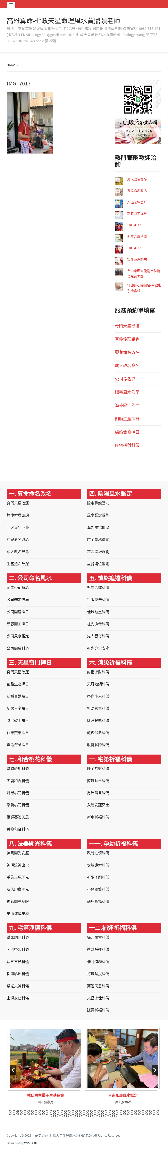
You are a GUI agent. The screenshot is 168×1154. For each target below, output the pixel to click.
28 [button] (110, 1111)
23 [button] (91, 1111)
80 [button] (150, 1114)
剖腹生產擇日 (127, 418)
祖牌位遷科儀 (98, 599)
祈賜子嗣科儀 (98, 877)
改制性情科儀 (98, 853)
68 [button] (106, 1114)
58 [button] (69, 1114)
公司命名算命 (127, 378)
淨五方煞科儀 (18, 961)
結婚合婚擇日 (127, 432)
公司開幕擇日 (18, 612)
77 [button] (139, 1114)
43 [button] (14, 1114)
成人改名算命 (137, 179)
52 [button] (47, 1114)
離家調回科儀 (18, 937)
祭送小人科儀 (98, 696)
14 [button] (58, 1111)
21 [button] (84, 1111)
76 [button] (135, 1114)
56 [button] (62, 1114)
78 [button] (143, 1114)
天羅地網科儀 (98, 684)
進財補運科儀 (98, 949)
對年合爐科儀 (137, 236)
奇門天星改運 (127, 325)
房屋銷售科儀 (98, 793)
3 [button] (17, 1111)
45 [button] (21, 1114)
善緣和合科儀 (18, 829)
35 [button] (135, 1111)
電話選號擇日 (18, 744)
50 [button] (40, 1114)
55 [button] (58, 1114)
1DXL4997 (134, 248)
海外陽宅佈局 (127, 405)
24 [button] (95, 1111)
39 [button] (150, 1111)
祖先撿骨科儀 (98, 624)
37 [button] (143, 1111)
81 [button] (154, 1114)
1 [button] (10, 1111)
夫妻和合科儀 (18, 780)
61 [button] (80, 1114)
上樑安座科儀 (18, 998)
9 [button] (40, 1111)
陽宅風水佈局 (127, 392)
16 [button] (65, 1111)
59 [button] (73, 1114)
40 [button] (154, 1111)
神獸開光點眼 (18, 901)
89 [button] (75, 1116)
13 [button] (54, 1111)
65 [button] (95, 1114)
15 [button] (62, 1111)
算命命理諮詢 (137, 259)
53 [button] (51, 1114)
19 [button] (76, 1111)
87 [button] (67, 1116)
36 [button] (139, 1111)
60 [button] (76, 1114)
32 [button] (124, 1111)
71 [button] (117, 1114)
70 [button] (113, 1114)
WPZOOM (30, 1143)
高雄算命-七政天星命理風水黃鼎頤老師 (63, 21)
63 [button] (87, 1114)
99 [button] (111, 1116)
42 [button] (10, 1114)
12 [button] (51, 1111)
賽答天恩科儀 (98, 986)
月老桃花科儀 (18, 793)
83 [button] (52, 1116)
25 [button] (99, 1111)
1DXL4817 (134, 225)
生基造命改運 (18, 564)
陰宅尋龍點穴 (98, 503)
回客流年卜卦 (18, 527)
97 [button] (104, 1116)
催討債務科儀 (98, 961)
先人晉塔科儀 (98, 636)
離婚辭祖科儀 (18, 768)
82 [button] (158, 1114)
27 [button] (106, 1111)
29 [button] (113, 1111)
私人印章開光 (18, 889)
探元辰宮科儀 (98, 937)
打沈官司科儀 (98, 708)
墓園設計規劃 (98, 552)
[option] (45, 1067)
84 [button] (56, 1116)
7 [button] (32, 1111)
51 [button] (43, 1114)
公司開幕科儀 (18, 648)
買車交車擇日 (18, 732)
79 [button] (146, 1114)
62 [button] (84, 1114)
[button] (13, 1070)
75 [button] (132, 1114)
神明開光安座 (18, 853)
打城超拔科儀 (98, 973)
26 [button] (102, 1111)
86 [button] (63, 1116)
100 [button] (115, 1116)
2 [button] (14, 1111)
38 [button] (146, 1111)
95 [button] (97, 1116)
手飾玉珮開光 (18, 877)
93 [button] (89, 1116)
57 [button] (65, 1114)
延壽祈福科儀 (98, 1010)
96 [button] (100, 1116)
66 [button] (99, 1114)
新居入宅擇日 (18, 708)
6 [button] (28, 1111)
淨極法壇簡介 (137, 202)
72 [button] (121, 1114)
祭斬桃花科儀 (18, 805)
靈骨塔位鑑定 (98, 564)
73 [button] (124, 1114)
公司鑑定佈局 (18, 599)
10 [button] (43, 1111)
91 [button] (82, 1116)
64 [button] (91, 1114)
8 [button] (36, 1111)
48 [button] (32, 1114)
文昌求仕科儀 (98, 998)
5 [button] (25, 1111)
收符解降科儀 (98, 744)
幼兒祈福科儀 (98, 901)
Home (11, 65)
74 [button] (128, 1114)
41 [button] (158, 1111)
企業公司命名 (18, 587)
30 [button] (117, 1111)
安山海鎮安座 (18, 913)
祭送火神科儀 (18, 986)
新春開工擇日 (137, 214)
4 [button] (21, 1111)
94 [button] (93, 1116)
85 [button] (60, 1116)
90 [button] (78, 1116)
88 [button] (71, 1116)
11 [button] (47, 1111)
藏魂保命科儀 (98, 732)
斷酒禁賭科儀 (98, 720)
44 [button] (17, 1114)
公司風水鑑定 (18, 636)
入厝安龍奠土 (98, 805)
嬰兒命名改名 (137, 191)
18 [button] (73, 1111)
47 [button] (28, 1114)
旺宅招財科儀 (127, 445)
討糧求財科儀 (98, 672)
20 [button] (80, 1111)
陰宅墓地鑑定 (98, 539)
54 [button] (54, 1114)
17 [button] (69, 1111)
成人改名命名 (127, 365)
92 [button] (86, 1116)
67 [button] (102, 1114)
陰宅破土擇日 (18, 720)
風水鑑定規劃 (98, 515)
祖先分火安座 (98, 648)
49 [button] (36, 1114)
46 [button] (25, 1114)
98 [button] (108, 1116)
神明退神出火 (18, 865)
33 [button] (128, 1111)
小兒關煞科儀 (98, 889)
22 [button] (87, 1111)
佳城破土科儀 (98, 612)
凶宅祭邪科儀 (18, 949)
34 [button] (132, 1111)
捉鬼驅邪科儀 (18, 973)
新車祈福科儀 (98, 817)
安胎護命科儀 (98, 865)
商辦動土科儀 (98, 780)
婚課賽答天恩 (18, 817)
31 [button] (121, 1111)
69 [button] (110, 1114)
